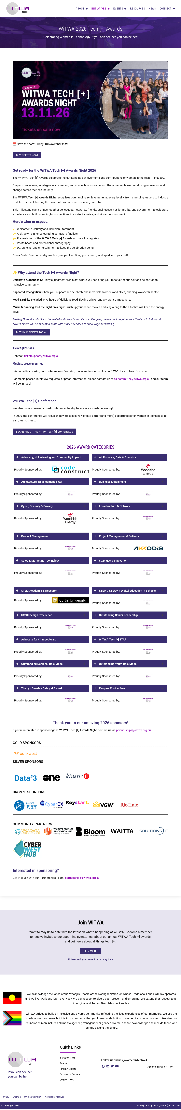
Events (63, 1063)
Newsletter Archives (54, 1097)
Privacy (5, 1097)
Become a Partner (70, 1074)
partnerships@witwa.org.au (133, 730)
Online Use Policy (32, 1097)
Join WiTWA (67, 1079)
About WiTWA (68, 1058)
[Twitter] (112, 1066)
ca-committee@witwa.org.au (132, 379)
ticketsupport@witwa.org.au (41, 356)
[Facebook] (103, 1066)
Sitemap (16, 1097)
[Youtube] (117, 1066)
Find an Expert (68, 1068)
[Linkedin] (108, 1066)
